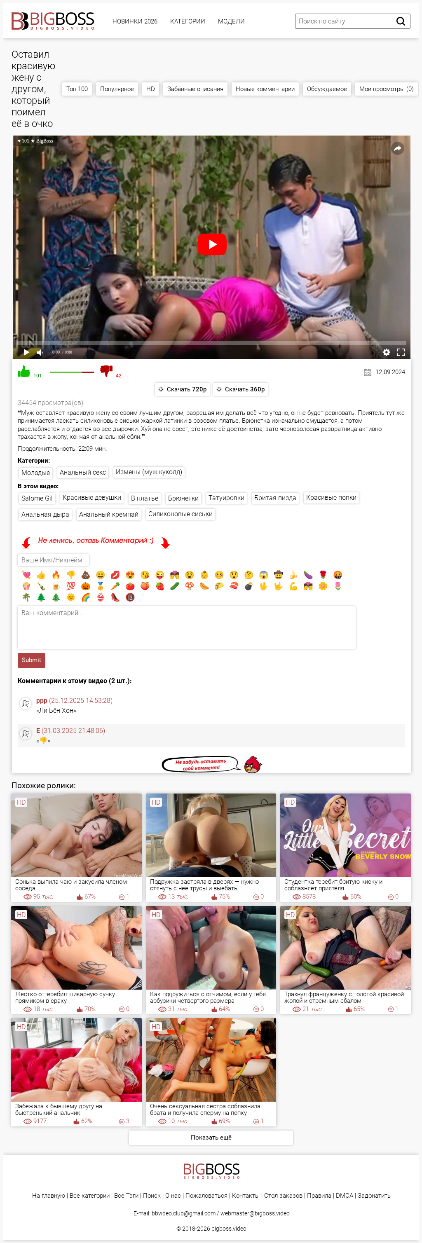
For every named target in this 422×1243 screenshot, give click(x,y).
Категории (187, 21)
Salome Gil (37, 498)
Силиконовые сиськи (180, 514)
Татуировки (226, 498)
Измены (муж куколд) (149, 472)
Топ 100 (77, 89)
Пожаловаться (206, 1195)
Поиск (152, 1195)
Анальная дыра (45, 514)
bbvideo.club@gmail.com (184, 1213)
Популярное (117, 89)
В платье (144, 498)
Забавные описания (195, 89)
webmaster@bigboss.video (255, 1213)
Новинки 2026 (135, 21)
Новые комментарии (265, 89)
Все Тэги (126, 1195)
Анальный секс (83, 472)
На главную (48, 1195)
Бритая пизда (275, 498)
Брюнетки (183, 498)
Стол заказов (283, 1195)
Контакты (246, 1195)
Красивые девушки (92, 497)
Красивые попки (331, 497)
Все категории (90, 1195)
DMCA (344, 1195)
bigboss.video (228, 1228)
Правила (319, 1195)
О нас (173, 1195)
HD (150, 89)
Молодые (35, 473)
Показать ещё (211, 1137)
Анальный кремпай (108, 514)
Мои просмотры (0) (386, 89)
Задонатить (374, 1195)
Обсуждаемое (327, 89)
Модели (231, 21)
